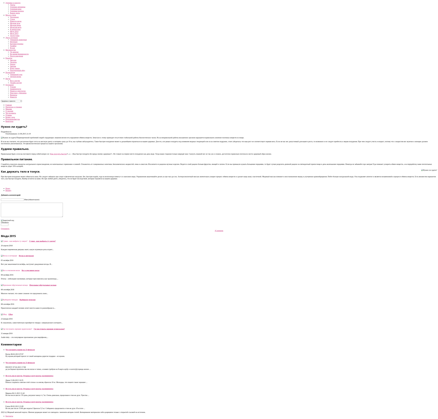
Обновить (5, 222)
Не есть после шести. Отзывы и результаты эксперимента (29, 376)
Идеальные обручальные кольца (42, 285)
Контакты (9, 416)
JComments (219, 231)
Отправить (5, 229)
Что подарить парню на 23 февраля (20, 350)
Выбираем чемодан (27, 300)
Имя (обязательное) (31, 200)
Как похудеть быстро (58, 154)
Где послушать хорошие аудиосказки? (49, 329)
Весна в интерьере (26, 256)
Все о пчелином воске (30, 270)
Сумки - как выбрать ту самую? (42, 241)
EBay (11, 314)
